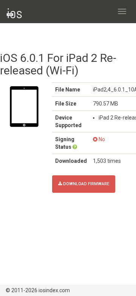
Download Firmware (85, 183)
